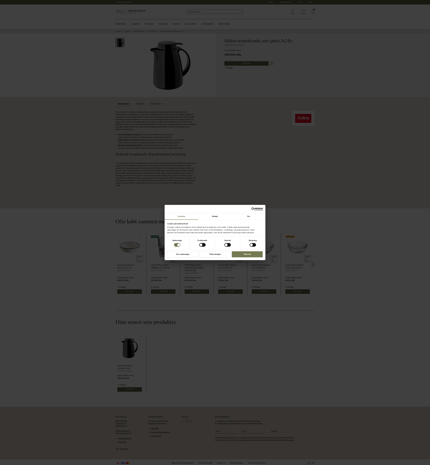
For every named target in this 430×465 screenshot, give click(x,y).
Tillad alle (247, 254)
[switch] (202, 245)
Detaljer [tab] (215, 216)
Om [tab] (248, 216)
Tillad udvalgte (215, 254)
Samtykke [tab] (181, 216)
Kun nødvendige (182, 254)
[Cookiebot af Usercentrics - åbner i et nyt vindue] (253, 209)
